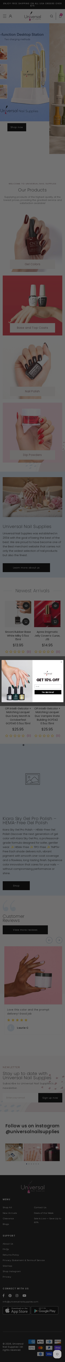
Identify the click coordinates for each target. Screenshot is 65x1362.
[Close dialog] (61, 662)
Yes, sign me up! (48, 692)
